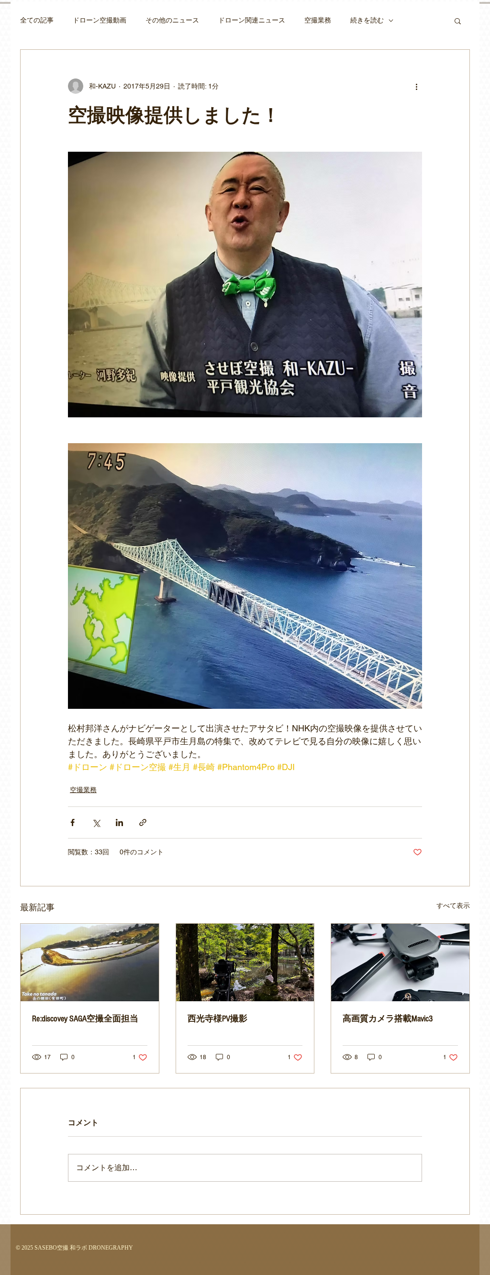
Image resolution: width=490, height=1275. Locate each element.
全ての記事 (37, 20)
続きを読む (367, 20)
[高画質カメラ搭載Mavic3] (400, 962)
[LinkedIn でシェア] (119, 822)
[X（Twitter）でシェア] (95, 822)
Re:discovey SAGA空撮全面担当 (85, 1019)
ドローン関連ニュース (251, 20)
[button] (457, 20)
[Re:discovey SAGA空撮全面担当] (90, 962)
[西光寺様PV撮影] (245, 962)
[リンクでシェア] (142, 822)
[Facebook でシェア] (72, 822)
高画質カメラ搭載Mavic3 (388, 1019)
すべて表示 (453, 905)
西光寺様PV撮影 (217, 1019)
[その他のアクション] (416, 86)
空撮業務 (317, 20)
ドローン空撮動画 (99, 20)
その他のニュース (172, 20)
